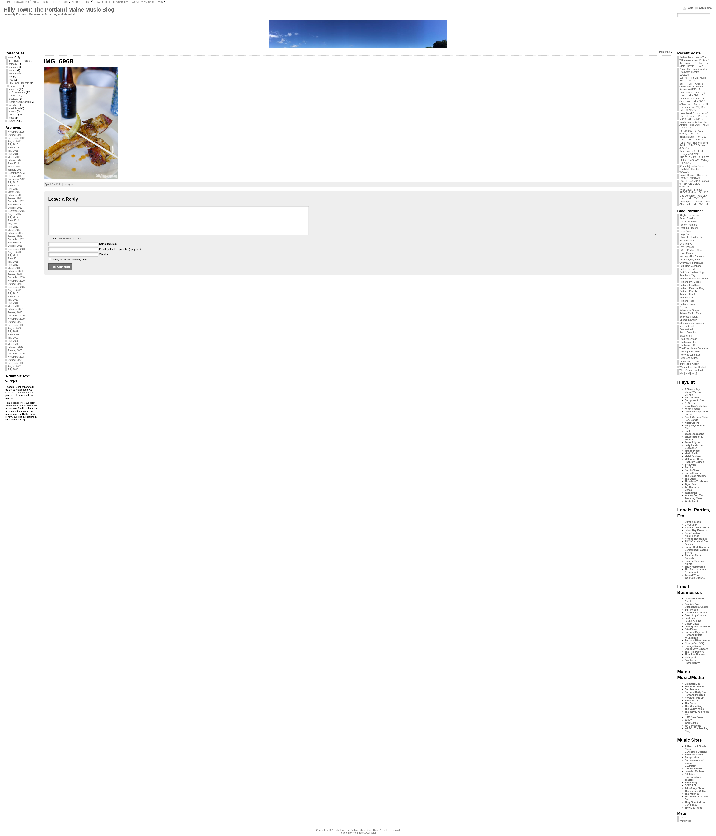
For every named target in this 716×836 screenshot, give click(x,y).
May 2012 (13, 223)
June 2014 (13, 163)
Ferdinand (690, 618)
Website (103, 254)
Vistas (688, 489)
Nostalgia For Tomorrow (692, 256)
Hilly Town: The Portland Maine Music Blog (59, 9)
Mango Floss (692, 450)
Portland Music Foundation (693, 636)
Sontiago (690, 467)
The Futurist (692, 793)
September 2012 (16, 211)
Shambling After (688, 319)
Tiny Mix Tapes (693, 807)
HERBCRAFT (692, 422)
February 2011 (15, 271)
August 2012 (14, 214)
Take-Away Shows (695, 788)
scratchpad (15, 108)
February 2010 (15, 309)
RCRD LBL (691, 785)
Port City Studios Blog (691, 272)
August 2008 (14, 366)
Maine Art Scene (694, 686)
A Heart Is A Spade (695, 746)
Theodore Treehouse (696, 481)
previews (13, 98)
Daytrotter (690, 765)
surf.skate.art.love (689, 326)
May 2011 (13, 261)
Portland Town (687, 304)
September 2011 (16, 249)
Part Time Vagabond (690, 266)
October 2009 (15, 321)
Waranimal (691, 492)
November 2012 (16, 204)
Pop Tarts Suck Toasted (693, 778)
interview (13, 89)
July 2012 (13, 217)
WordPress (685, 820)
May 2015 (13, 150)
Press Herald (692, 700)
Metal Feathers (693, 456)
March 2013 (14, 192)
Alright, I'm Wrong (689, 215)
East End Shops (688, 221)
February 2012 (15, 233)
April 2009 (13, 341)
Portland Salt (686, 297)
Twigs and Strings (689, 357)
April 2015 (13, 154)
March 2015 (14, 157)
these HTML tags (72, 238)
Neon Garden (692, 533)
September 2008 (16, 363)
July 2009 (13, 331)
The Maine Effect (688, 345)
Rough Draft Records (697, 547)
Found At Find (693, 621)
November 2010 (16, 280)
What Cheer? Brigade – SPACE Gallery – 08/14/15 (693, 191)
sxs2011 (13, 114)
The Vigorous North (689, 351)
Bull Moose (691, 609)
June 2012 (13, 220)
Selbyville (690, 464)
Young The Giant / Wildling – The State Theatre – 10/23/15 (694, 72)
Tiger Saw (690, 484)
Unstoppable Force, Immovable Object (690, 362)
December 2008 (16, 353)
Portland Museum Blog (691, 288)
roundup (13, 105)
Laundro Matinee (694, 771)
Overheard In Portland (691, 262)
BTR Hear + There (18, 60)
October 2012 (15, 207)
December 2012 (16, 201)
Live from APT (687, 243)
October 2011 (15, 245)
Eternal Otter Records (697, 527)
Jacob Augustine (694, 434)
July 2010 (13, 293)
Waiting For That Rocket (692, 367)
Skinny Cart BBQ (694, 643)
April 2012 (13, 226)
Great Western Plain (696, 417)
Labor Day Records (696, 530)
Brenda (689, 394)
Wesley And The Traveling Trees (694, 497)
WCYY (688, 720)
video (11, 117)
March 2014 (14, 166)
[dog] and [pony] (688, 373)
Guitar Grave (692, 623)
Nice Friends (692, 536)
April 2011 (13, 264)
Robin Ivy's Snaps (689, 310)
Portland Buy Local (696, 632)
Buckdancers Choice (696, 607)
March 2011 (14, 268)
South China (692, 470)
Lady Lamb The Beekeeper (694, 446)
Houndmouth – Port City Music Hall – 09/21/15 (692, 94)
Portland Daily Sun (695, 692)
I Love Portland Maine (691, 237)
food (11, 79)
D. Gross (690, 403)
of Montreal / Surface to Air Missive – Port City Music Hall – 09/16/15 (694, 107)
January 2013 (15, 198)
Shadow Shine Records (693, 557)
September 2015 (16, 138)
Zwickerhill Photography (692, 661)
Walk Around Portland (691, 370)
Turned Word (692, 575)
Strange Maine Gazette (691, 323)
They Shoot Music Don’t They (695, 803)
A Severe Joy (692, 389)
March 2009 (14, 344)
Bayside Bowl (692, 604)
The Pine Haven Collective (693, 348)
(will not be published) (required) (120, 249)
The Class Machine (695, 475)
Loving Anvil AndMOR (697, 626)
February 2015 (15, 160)
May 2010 (13, 299)
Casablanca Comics (696, 612)
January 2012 (15, 236)
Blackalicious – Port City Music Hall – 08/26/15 (692, 138)
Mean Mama (686, 253)
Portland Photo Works (697, 640)
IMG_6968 (664, 52)
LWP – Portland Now (690, 250)
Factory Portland (688, 224)
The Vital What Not (689, 354)
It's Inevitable (686, 240)
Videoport (690, 657)
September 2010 (16, 287)
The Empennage (688, 338)
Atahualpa (371, 833)
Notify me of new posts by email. (70, 259)
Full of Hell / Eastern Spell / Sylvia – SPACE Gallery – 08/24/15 (694, 145)
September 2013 (16, 179)
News (11, 57)
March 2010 (14, 306)
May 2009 (13, 337)
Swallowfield (686, 329)
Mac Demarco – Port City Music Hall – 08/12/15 (693, 197)
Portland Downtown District (694, 278)
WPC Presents (693, 725)
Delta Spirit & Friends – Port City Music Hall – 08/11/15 (694, 203)
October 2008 (15, 360)
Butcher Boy (692, 397)
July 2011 (13, 255)
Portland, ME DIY (695, 697)
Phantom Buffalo (694, 462)
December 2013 (16, 173)
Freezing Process (688, 228)
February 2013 (15, 195)
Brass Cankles (687, 218)
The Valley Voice (694, 709)
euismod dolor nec (25, 392)
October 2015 (15, 134)
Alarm (688, 749)
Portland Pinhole (688, 291)
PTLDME (684, 307)
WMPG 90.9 (691, 723)
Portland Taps (686, 300)
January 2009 (15, 350)
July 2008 (13, 369)
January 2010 (15, 312)
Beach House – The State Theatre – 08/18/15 (693, 176)
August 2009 (14, 328)
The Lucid (690, 478)
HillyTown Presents (19, 82)
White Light (691, 501)
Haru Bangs (691, 420)
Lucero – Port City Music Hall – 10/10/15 (692, 79)
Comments (705, 8)
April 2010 (13, 302)
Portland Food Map (689, 285)
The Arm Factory (694, 651)
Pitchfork (690, 774)
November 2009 (16, 318)
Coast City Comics (695, 615)
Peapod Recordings (696, 538)
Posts (690, 8)
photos (12, 95)
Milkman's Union (694, 459)
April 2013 (13, 188)
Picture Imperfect (688, 269)
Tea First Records (695, 566)
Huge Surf (684, 234)
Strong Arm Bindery (696, 649)
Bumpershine (692, 757)
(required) (108, 244)
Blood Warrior (693, 392)
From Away (685, 231)
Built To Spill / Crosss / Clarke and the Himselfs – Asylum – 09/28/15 (693, 86)
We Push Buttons (695, 577)
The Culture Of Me (695, 791)
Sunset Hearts (693, 473)
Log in (682, 817)
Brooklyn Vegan (694, 754)
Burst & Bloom (693, 522)
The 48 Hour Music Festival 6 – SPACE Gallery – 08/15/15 (694, 184)
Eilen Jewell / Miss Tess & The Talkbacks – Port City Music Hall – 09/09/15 (693, 116)
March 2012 (14, 230)
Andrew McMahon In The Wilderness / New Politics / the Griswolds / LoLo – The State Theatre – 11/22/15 (694, 61)
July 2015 (13, 144)
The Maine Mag (693, 706)
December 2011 (16, 239)
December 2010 (16, 277)
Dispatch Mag (692, 683)
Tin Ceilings (692, 487)
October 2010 (15, 283)
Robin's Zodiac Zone (690, 313)
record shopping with (20, 101)
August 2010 (14, 290)
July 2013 (13, 182)
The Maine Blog (687, 342)
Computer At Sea (694, 400)
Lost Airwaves (687, 247)
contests (13, 67)
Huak (687, 431)
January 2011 (15, 274)
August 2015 (14, 141)
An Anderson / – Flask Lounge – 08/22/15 (691, 153)
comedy (13, 63)
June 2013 (13, 185)
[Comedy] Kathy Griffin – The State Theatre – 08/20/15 (692, 169)
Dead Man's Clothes (696, 406)
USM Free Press (694, 717)
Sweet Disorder (687, 332)
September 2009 (16, 325)
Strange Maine (693, 646)
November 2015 (16, 131)
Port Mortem (692, 689)
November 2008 (16, 356)
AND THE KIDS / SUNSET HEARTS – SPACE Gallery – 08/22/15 (694, 160)
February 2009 (15, 347)
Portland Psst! (687, 294)
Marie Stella (691, 453)
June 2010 (13, 296)
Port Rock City (687, 275)
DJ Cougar (691, 524)
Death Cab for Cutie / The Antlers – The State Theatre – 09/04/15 (694, 125)
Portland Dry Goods (690, 281)
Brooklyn (14, 86)
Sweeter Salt (686, 335)
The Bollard (691, 703)
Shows (11, 121)
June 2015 (13, 147)
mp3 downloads (17, 92)
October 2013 (15, 176)
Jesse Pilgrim (693, 442)
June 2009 (13, 334)
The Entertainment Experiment (695, 571)
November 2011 (16, 242)
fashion (12, 70)
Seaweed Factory (688, 316)
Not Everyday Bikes (690, 259)
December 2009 (16, 315)
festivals (13, 73)
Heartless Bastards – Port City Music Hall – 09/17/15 (693, 100)
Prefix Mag (691, 782)
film (10, 76)
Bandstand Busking (696, 751)
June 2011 (13, 258)
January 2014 (15, 169)
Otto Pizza (691, 629)
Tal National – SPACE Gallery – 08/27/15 (691, 132)
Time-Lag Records (695, 654)
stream (12, 111)
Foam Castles (692, 408)
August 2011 (14, 252)
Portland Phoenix (695, 695)
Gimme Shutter (693, 768)
